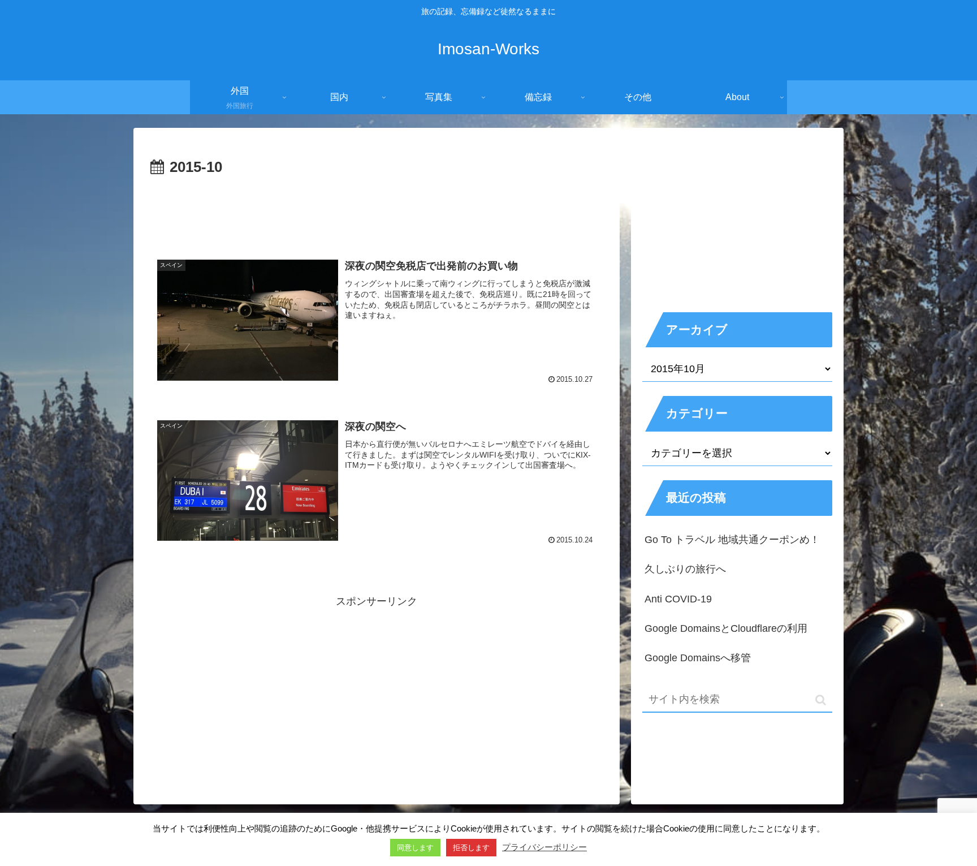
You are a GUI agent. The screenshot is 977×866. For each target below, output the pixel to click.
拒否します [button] (471, 847)
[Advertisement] (376, 211)
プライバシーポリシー (544, 847)
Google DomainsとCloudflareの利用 (726, 628)
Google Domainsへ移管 (698, 657)
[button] (821, 699)
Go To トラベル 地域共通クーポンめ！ (732, 539)
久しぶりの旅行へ (685, 569)
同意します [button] (415, 847)
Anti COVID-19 (678, 599)
